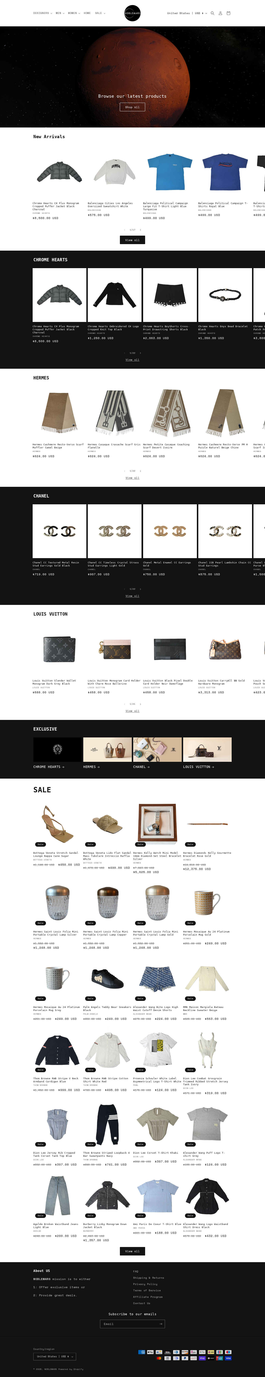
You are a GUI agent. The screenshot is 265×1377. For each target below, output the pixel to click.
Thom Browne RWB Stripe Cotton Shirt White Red (105, 1080)
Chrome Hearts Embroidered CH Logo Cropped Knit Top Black (113, 328)
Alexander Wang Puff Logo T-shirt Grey (204, 1154)
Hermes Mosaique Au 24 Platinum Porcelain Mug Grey (56, 1009)
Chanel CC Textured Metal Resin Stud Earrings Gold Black (56, 564)
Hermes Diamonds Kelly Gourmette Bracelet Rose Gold (207, 854)
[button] (42, 13)
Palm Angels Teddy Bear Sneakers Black (107, 1009)
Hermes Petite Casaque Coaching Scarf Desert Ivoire (166, 446)
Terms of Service (147, 1290)
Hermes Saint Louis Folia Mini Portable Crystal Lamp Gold (155, 933)
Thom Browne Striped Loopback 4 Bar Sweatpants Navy (106, 1154)
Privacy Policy (145, 1284)
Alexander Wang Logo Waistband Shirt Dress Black (205, 1226)
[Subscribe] (161, 1323)
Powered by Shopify (70, 1368)
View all (132, 240)
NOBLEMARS (51, 1368)
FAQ (135, 1271)
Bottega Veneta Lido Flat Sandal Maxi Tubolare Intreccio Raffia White (107, 856)
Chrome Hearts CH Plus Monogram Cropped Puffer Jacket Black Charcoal (56, 206)
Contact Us (142, 1303)
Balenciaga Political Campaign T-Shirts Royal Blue (223, 205)
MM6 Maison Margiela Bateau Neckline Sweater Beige (203, 1009)
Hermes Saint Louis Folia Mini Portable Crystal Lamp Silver (55, 933)
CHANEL (139, 767)
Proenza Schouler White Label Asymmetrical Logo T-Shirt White (157, 1080)
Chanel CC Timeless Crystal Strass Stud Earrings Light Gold (113, 564)
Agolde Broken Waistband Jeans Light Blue (55, 1226)
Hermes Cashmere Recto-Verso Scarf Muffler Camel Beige (58, 446)
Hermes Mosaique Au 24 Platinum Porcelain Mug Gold (206, 933)
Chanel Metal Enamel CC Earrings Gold (167, 564)
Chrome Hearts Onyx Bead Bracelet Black (223, 328)
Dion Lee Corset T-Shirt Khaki (155, 1152)
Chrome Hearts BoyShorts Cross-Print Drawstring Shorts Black (166, 328)
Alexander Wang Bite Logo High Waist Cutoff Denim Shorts (155, 1009)
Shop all (132, 107)
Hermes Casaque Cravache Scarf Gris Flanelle (114, 446)
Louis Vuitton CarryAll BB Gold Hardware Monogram (221, 682)
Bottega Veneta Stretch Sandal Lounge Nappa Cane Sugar (55, 854)
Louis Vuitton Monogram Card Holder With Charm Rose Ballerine (114, 682)
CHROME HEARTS (47, 767)
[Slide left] (125, 230)
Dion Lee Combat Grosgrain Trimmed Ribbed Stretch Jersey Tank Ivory (205, 1081)
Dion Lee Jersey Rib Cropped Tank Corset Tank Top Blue (54, 1154)
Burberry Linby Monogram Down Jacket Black (105, 1226)
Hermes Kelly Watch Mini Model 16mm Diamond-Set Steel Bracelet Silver (157, 856)
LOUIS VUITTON (196, 767)
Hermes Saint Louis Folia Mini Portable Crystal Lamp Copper (105, 933)
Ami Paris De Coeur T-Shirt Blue (157, 1224)
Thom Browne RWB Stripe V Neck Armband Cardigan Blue (55, 1080)
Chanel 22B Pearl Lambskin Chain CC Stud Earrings (224, 564)
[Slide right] (140, 230)
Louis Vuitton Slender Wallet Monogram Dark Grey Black (54, 682)
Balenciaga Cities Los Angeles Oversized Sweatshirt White (110, 205)
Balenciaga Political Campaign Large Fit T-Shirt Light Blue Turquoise (165, 206)
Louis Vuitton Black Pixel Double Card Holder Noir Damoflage (168, 682)
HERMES (89, 767)
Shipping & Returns (148, 1277)
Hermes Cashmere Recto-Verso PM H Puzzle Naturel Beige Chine (223, 446)
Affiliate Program (148, 1296)
